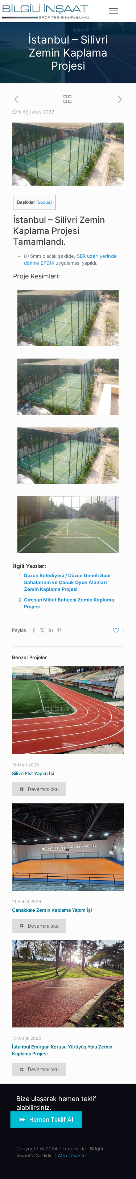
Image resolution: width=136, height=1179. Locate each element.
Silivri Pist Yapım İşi (33, 773)
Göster (44, 202)
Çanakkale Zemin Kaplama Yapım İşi (52, 910)
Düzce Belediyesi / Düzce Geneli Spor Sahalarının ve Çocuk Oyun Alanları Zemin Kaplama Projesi (67, 582)
